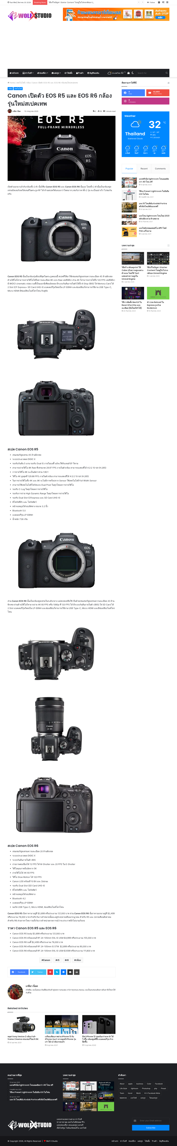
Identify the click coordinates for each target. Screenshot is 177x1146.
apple (130, 1084)
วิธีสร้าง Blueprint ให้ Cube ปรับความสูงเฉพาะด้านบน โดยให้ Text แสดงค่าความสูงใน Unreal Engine (133, 273)
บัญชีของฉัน (94, 73)
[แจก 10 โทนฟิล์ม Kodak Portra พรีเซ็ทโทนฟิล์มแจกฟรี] (129, 207)
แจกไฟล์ (134, 1098)
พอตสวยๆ (123, 1098)
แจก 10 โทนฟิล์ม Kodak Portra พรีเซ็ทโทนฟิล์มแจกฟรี (153, 205)
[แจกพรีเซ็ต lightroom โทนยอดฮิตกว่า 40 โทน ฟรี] (129, 182)
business (139, 1084)
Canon (46, 960)
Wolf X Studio (52, 1141)
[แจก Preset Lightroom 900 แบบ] (106, 1096)
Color (149, 1084)
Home (12, 83)
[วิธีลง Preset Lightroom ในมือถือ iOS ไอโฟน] (129, 195)
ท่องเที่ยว (42, 73)
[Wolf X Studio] (31, 16)
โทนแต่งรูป (153, 1098)
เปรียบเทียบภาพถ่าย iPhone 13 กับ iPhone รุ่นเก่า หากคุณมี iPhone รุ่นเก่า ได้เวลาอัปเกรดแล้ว (60, 1039)
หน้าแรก (15, 73)
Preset (163, 1088)
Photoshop (146, 1088)
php (155, 1088)
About (122, 1084)
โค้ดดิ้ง (69, 73)
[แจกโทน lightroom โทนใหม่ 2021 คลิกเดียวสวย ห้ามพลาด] (129, 219)
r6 (67, 960)
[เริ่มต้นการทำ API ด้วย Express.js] (106, 1086)
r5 (58, 960)
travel (130, 1093)
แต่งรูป (56, 73)
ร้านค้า (81, 73)
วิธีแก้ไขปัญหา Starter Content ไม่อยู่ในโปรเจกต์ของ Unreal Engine (157, 270)
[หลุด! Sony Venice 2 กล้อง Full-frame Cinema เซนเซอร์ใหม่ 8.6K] (24, 1024)
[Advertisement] (88, 48)
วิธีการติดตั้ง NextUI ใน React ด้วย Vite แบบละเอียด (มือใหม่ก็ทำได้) (132, 305)
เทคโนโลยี (20, 83)
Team (122, 1093)
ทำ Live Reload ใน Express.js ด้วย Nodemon (155, 305)
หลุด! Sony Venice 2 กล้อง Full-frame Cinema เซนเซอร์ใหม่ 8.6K (23, 1038)
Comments (160, 168)
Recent (144, 168)
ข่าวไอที (28, 73)
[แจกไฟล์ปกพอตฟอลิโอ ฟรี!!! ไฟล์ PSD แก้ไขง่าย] (129, 232)
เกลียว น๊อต (17, 111)
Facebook (159, 1084)
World (138, 1093)
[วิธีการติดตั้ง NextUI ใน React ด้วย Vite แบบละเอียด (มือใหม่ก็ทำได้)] (133, 293)
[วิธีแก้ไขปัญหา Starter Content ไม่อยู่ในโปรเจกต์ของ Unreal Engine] (158, 258)
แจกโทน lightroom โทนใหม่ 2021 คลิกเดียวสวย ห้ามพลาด (154, 217)
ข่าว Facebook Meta (152, 1093)
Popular (129, 168)
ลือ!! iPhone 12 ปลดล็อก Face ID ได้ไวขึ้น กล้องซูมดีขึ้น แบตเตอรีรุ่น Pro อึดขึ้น (98, 1039)
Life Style (123, 1088)
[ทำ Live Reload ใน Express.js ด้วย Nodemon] (158, 293)
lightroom (134, 1088)
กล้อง (28, 83)
